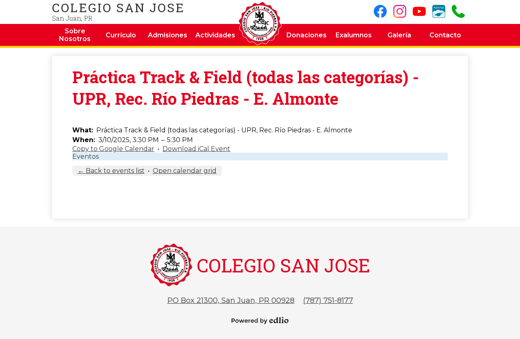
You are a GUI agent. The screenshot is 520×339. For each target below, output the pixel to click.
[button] (75, 35)
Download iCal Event (196, 149)
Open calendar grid (185, 171)
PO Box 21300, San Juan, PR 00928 (231, 300)
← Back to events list (111, 171)
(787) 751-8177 (328, 300)
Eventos (85, 156)
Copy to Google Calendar (113, 149)
